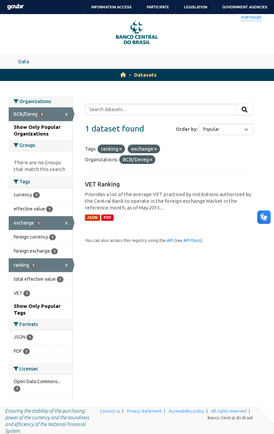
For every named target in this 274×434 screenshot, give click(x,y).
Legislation (195, 7)
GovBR (15, 7)
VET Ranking (102, 184)
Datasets (145, 75)
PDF (107, 217)
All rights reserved (229, 411)
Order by (186, 129)
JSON (92, 217)
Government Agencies (244, 7)
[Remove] (120, 149)
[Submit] (244, 110)
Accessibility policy (186, 411)
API (170, 240)
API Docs (192, 240)
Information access (111, 7)
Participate (158, 7)
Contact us (110, 411)
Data (23, 61)
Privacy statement (144, 411)
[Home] (123, 75)
